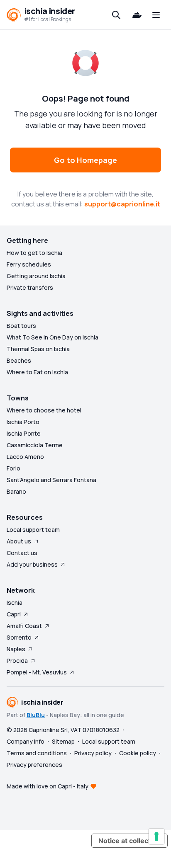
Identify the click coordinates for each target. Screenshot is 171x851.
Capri (14, 614)
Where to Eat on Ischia (37, 372)
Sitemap (63, 741)
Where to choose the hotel (44, 410)
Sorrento (19, 637)
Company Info (25, 741)
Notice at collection (129, 840)
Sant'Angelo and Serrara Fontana (51, 480)
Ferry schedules (29, 264)
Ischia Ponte (24, 433)
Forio (13, 468)
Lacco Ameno (25, 457)
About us (19, 541)
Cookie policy (137, 753)
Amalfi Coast (24, 626)
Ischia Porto (23, 422)
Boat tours (21, 326)
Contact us (22, 553)
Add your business (32, 564)
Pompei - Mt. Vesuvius (37, 672)
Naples (16, 649)
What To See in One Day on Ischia (52, 337)
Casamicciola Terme (35, 445)
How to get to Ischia (34, 253)
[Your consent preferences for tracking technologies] (156, 836)
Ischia (14, 602)
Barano (16, 491)
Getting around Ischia (36, 276)
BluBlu (36, 715)
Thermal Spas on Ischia (38, 349)
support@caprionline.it (122, 204)
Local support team (33, 529)
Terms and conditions (37, 753)
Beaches (19, 360)
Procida (17, 660)
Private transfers (30, 287)
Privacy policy (93, 753)
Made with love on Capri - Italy (47, 786)
